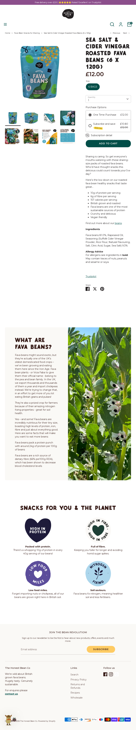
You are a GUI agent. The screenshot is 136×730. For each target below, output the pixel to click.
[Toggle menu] (5, 24)
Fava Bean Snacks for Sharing (27, 33)
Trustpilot (91, 276)
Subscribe (101, 649)
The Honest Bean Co (28, 721)
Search (74, 674)
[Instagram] (111, 674)
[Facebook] (105, 674)
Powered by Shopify (46, 721)
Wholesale (76, 697)
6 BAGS (92, 86)
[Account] (120, 22)
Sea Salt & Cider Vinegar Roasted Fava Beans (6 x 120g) (67, 33)
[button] (10, 720)
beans (118, 223)
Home (7, 33)
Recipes (75, 692)
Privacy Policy (78, 679)
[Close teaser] (18, 711)
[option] (40, 73)
